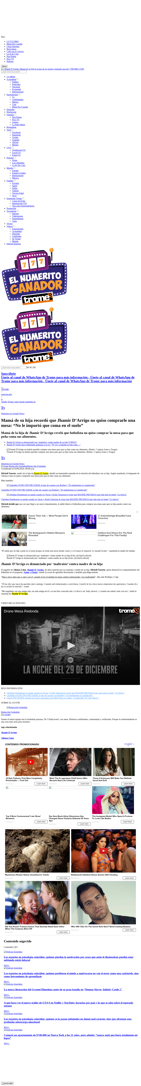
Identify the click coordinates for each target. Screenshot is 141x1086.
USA (9, 147)
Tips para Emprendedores (23, 206)
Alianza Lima (7, 738)
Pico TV (10, 59)
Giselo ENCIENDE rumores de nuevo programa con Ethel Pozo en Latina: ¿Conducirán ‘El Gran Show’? (53, 698)
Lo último (11, 76)
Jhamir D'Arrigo (9, 732)
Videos (10, 226)
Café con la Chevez (15, 51)
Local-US (16, 152)
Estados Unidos (19, 173)
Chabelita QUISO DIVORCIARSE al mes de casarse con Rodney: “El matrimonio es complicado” (44, 490)
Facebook (16, 132)
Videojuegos (17, 216)
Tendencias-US (18, 150)
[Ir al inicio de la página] (7, 1083)
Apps (14, 221)
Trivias (10, 223)
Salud (14, 186)
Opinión (10, 115)
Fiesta (14, 160)
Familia (10, 181)
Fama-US (16, 155)
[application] (70, 646)
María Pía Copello (14, 44)
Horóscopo (11, 112)
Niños (14, 188)
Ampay (15, 122)
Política (15, 82)
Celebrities (16, 236)
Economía (16, 89)
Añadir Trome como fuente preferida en (18, 402)
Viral (9, 130)
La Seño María (18, 125)
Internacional (17, 92)
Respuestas (11, 127)
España (15, 170)
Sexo (14, 196)
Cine (14, 104)
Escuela (15, 183)
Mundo (10, 168)
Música (15, 102)
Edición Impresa (14, 244)
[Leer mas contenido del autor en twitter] (6, 714)
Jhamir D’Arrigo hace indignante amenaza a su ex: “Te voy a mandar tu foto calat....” (44, 445)
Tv (13, 97)
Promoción (11, 208)
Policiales (16, 84)
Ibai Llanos (11, 49)
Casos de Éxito (18, 201)
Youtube (15, 140)
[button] (31, 367)
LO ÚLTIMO (13, 41)
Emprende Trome (14, 198)
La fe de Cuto (13, 54)
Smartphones (17, 218)
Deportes (10, 109)
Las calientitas (18, 163)
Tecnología (11, 211)
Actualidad (11, 79)
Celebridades (17, 99)
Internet (15, 213)
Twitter (15, 137)
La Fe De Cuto (18, 165)
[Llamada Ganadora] (34, 305)
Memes (15, 145)
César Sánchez (13, 46)
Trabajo (15, 191)
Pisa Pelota (11, 56)
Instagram (16, 135)
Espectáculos (12, 94)
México (15, 178)
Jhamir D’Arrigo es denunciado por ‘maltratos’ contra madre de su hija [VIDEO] (42, 442)
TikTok (15, 142)
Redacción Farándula (36, 466)
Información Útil (19, 203)
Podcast (10, 61)
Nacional (16, 87)
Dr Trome (16, 239)
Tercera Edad (18, 193)
